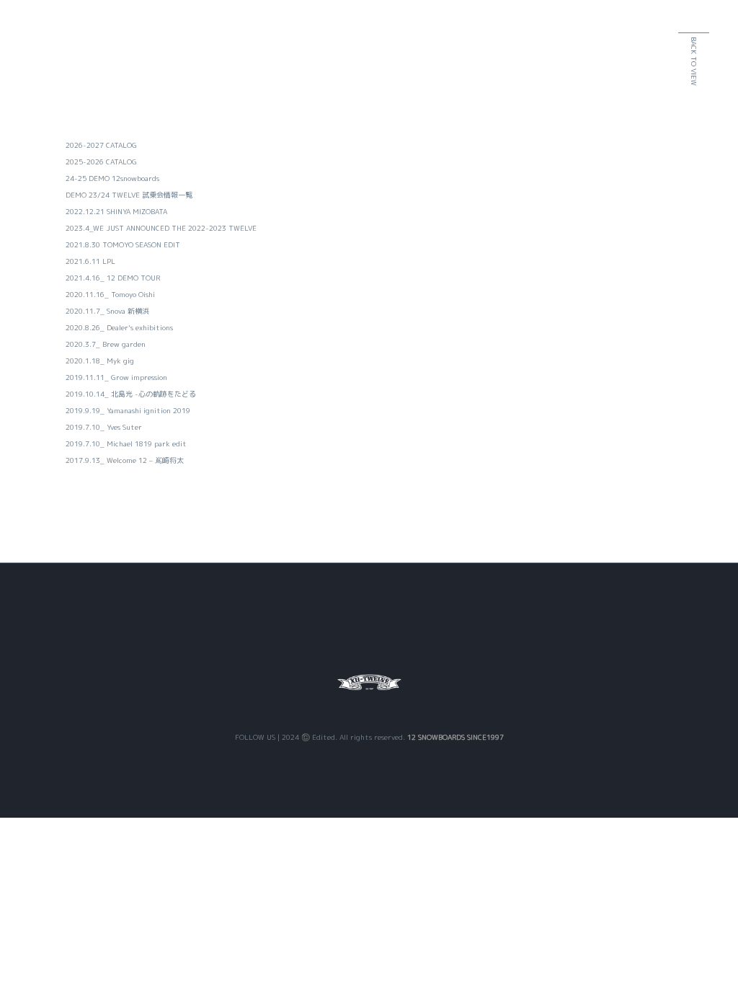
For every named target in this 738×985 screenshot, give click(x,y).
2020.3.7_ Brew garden (106, 344)
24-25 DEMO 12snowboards (112, 178)
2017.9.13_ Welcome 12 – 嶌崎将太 (125, 460)
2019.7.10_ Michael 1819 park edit (126, 443)
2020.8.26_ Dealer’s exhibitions (119, 327)
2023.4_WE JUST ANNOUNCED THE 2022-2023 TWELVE (161, 228)
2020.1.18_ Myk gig (100, 360)
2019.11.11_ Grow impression (116, 377)
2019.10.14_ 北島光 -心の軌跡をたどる (131, 394)
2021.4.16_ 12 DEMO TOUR (113, 278)
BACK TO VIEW (694, 61)
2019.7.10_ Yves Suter (104, 427)
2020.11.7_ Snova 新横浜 (107, 311)
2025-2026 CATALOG (101, 161)
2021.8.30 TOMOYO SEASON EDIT (123, 244)
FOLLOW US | (258, 737)
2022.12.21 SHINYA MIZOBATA (116, 211)
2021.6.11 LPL (90, 261)
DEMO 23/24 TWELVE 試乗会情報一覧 (129, 195)
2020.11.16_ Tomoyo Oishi (110, 294)
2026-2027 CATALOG (101, 145)
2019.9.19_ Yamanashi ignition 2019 (128, 410)
